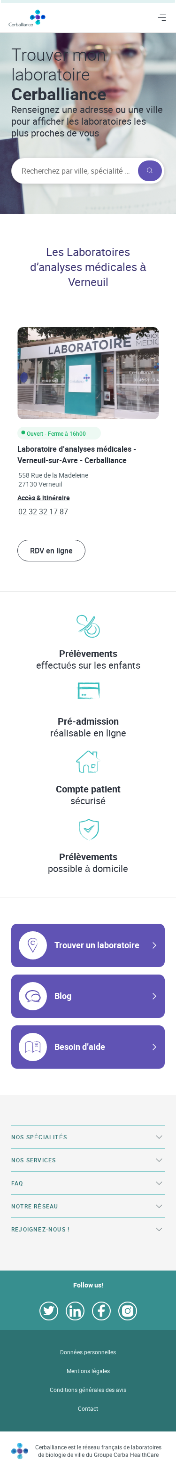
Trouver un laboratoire (96, 945)
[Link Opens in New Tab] (48, 1311)
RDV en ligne (51, 550)
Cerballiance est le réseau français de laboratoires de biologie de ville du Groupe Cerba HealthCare (98, 1451)
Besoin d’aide (79, 1046)
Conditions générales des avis (88, 1389)
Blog (62, 995)
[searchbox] (73, 170)
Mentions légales (88, 1371)
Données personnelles (88, 1352)
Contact (88, 1408)
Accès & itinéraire (43, 497)
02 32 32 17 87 (43, 511)
